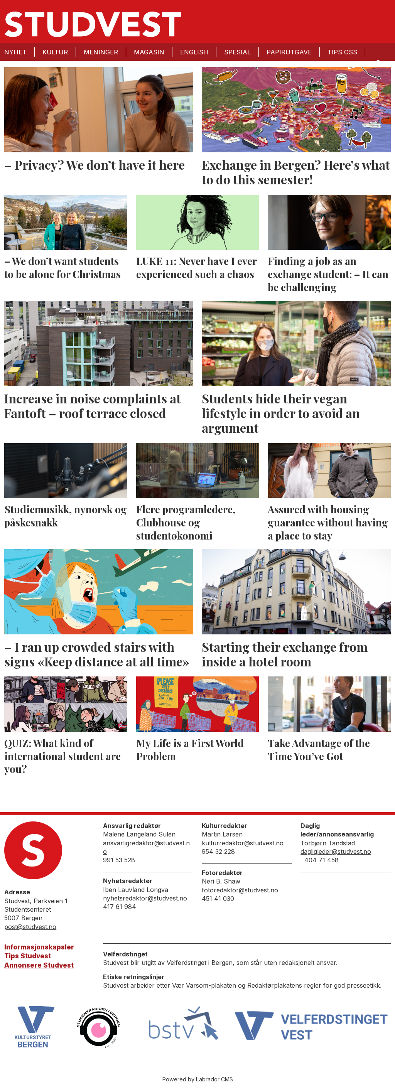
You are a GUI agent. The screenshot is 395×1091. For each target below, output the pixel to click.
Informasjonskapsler (39, 947)
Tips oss (342, 52)
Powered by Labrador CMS (197, 1079)
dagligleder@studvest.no (335, 851)
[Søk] (377, 62)
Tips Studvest (27, 956)
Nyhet (15, 52)
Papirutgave (289, 52)
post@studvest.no (30, 927)
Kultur (55, 52)
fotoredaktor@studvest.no (240, 890)
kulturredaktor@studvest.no (243, 843)
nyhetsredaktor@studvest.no (145, 898)
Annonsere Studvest (39, 965)
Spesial (237, 52)
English (194, 52)
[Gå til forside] (93, 24)
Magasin (149, 52)
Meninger (101, 52)
